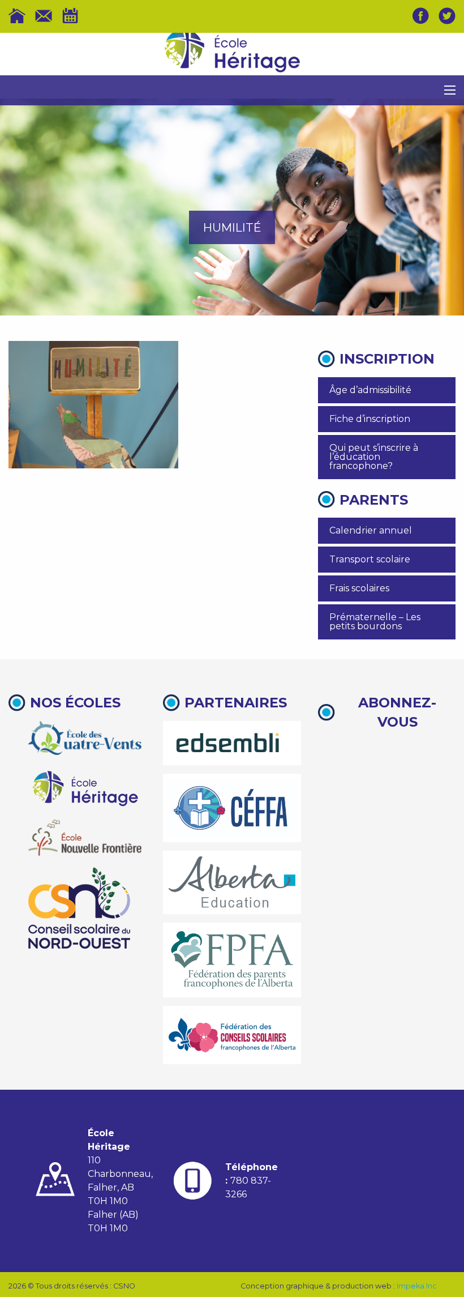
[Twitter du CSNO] (447, 15)
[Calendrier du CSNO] (70, 15)
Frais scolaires (359, 588)
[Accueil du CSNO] (16, 15)
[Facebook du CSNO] (420, 15)
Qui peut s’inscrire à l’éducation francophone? (373, 456)
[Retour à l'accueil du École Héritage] (232, 54)
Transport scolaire (369, 559)
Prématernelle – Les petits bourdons (374, 622)
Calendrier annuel (370, 530)
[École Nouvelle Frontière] (84, 838)
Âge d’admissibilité (370, 390)
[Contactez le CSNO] (43, 15)
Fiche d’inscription (369, 418)
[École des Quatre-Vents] (84, 738)
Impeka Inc (417, 1286)
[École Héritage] (84, 787)
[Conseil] (79, 908)
